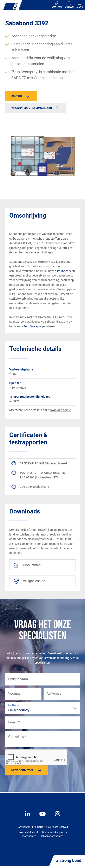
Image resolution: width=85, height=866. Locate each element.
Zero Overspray (33, 326)
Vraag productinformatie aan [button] (31, 108)
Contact (57, 7)
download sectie (60, 410)
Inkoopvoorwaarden (52, 836)
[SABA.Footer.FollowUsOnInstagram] (55, 816)
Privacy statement (28, 832)
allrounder (61, 271)
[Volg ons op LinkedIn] (28, 816)
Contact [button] (16, 96)
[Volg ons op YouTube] (40, 816)
